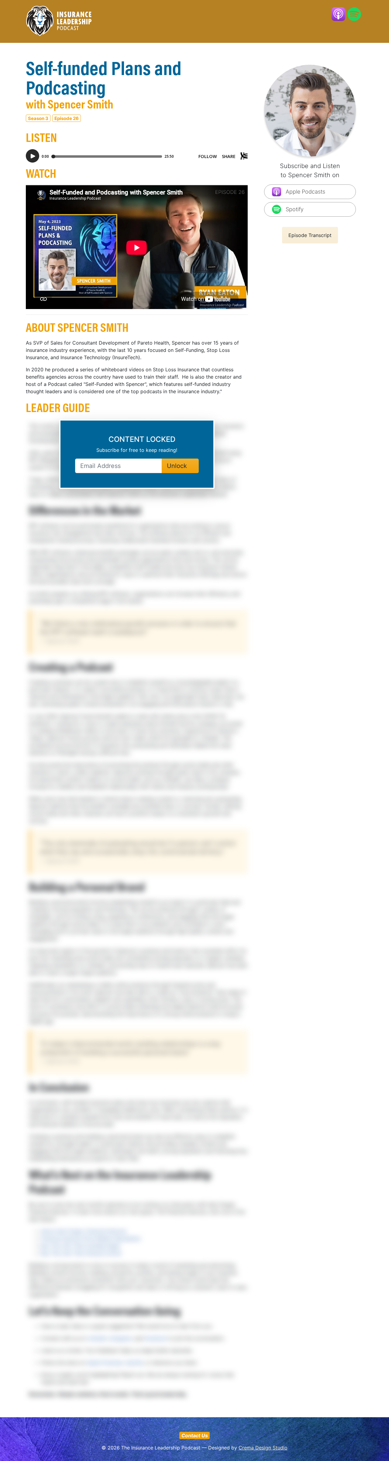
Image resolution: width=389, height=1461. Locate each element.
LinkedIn (96, 1338)
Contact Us (194, 1435)
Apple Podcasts (105, 1363)
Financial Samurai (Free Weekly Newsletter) (91, 1239)
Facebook (156, 1338)
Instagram (120, 1338)
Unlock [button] (178, 465)
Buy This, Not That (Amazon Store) (81, 1253)
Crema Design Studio (263, 1448)
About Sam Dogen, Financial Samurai (83, 1231)
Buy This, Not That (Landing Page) (80, 1246)
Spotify (134, 1363)
